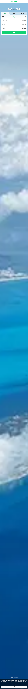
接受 (14, 686)
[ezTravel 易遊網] (14, 1)
